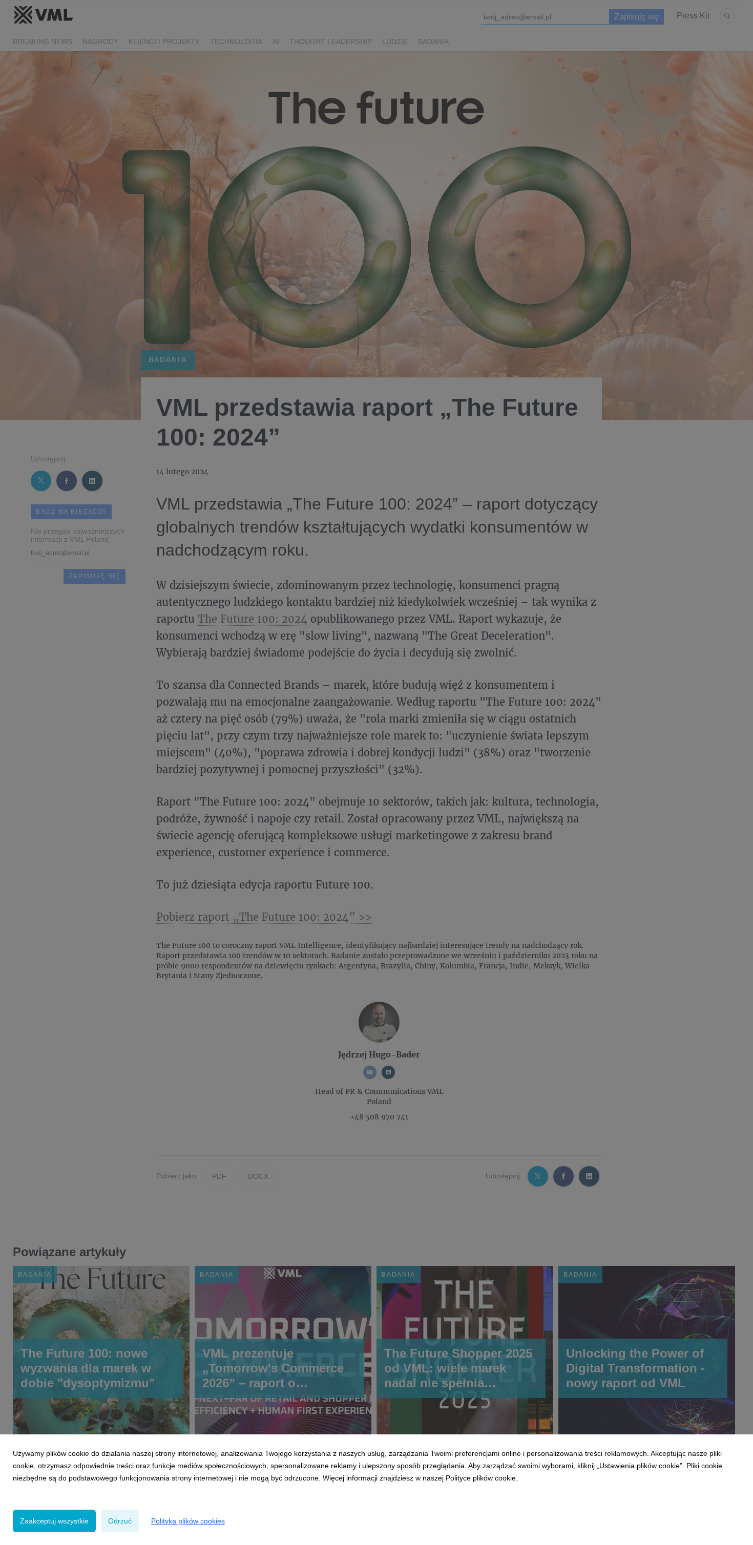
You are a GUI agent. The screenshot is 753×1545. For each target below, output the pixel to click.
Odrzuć (120, 1521)
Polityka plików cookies (188, 1521)
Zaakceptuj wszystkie (54, 1521)
